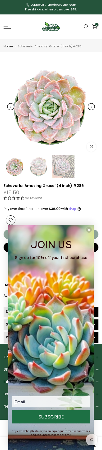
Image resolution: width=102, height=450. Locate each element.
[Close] (89, 230)
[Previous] (10, 106)
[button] (14, 198)
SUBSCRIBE (51, 417)
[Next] (91, 106)
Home (8, 46)
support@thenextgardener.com (53, 5)
